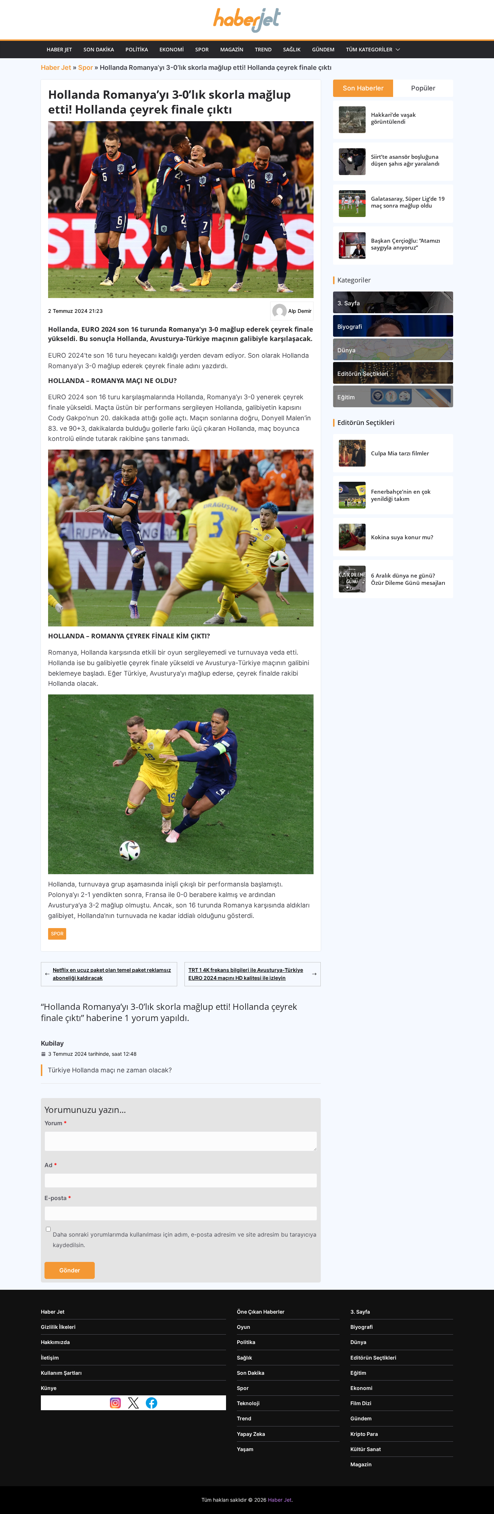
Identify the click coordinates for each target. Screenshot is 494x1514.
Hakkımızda (55, 1342)
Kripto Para (364, 1434)
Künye (48, 1388)
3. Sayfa (348, 303)
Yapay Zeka (251, 1434)
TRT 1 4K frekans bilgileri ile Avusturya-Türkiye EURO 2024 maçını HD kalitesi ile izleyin (245, 974)
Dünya (346, 350)
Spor (202, 49)
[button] (396, 49)
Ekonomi (171, 49)
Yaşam (245, 1449)
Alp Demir (299, 311)
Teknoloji (248, 1403)
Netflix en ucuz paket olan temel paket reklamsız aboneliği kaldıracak (112, 974)
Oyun (243, 1327)
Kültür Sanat (365, 1449)
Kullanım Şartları (61, 1373)
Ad (50, 1165)
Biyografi (349, 326)
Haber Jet (59, 49)
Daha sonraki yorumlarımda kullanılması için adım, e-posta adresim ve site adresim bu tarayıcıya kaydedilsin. (184, 1240)
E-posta (57, 1198)
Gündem (323, 49)
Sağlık (292, 49)
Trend (263, 49)
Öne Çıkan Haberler (261, 1312)
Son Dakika (99, 49)
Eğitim (346, 397)
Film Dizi (360, 1403)
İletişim (50, 1357)
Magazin (231, 49)
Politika (136, 49)
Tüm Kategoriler (369, 49)
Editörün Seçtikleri (362, 373)
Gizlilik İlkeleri (58, 1327)
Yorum (55, 1123)
